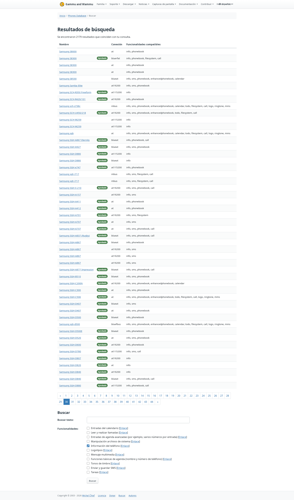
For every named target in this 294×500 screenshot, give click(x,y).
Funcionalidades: (67, 428)
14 (142, 395)
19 (172, 395)
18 (166, 395)
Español (226, 4)
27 (221, 395)
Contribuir (206, 4)
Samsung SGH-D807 (70, 358)
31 (72, 401)
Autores (132, 495)
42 (139, 401)
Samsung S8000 (68, 51)
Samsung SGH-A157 (70, 194)
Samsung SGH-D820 (70, 365)
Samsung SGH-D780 (70, 351)
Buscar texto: (65, 420)
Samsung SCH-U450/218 (72, 112)
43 (145, 401)
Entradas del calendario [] (109, 428)
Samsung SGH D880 (70, 153)
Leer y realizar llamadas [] (109, 432)
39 (121, 401)
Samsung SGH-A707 (70, 221)
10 (118, 395)
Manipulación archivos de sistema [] (115, 441)
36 (103, 401)
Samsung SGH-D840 (70, 371)
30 (66, 401)
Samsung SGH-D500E (70, 331)
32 (78, 401)
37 (109, 401)
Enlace (123, 428)
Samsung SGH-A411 (70, 201)
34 (90, 401)
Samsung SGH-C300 (70, 290)
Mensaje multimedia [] (107, 454)
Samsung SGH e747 (70, 167)
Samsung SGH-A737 (70, 228)
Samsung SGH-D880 (70, 385)
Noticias (143, 4)
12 (130, 395)
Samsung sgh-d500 (69, 324)
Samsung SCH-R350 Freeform (75, 92)
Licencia (102, 495)
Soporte (114, 4)
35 (97, 401)
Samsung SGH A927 (70, 146)
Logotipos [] (101, 450)
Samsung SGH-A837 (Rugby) (74, 235)
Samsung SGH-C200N (71, 283)
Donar (112, 495)
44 (151, 401)
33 (84, 401)
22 (191, 395)
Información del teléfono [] (110, 446)
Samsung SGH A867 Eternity (74, 139)
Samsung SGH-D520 (70, 337)
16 (154, 395)
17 (160, 395)
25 (209, 395)
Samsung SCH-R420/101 (72, 99)
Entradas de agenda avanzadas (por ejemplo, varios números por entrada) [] (138, 437)
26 (215, 395)
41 (133, 401)
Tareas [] (99, 472)
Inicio (62, 15)
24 (203, 395)
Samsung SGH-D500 (70, 317)
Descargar (128, 4)
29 (60, 401)
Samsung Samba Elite (71, 85)
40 (127, 401)
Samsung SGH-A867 (70, 242)
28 (227, 395)
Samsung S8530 (68, 78)
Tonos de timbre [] (105, 463)
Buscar (92, 480)
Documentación (187, 4)
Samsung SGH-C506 (70, 296)
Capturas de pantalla (163, 4)
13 (136, 395)
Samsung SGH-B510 (70, 276)
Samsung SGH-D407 (70, 303)
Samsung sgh (66, 133)
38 (115, 401)
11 (124, 395)
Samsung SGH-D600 (70, 344)
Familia (100, 4)
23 (197, 395)
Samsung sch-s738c (69, 106)
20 (178, 395)
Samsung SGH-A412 (70, 208)
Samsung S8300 (68, 58)
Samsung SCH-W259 (70, 119)
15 (148, 395)
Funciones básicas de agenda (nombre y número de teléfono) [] (131, 459)
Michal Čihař (88, 495)
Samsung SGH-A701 (70, 215)
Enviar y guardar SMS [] (107, 468)
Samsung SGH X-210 (70, 187)
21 (185, 395)
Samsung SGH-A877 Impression (76, 269)
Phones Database (77, 15)
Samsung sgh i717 (69, 174)
